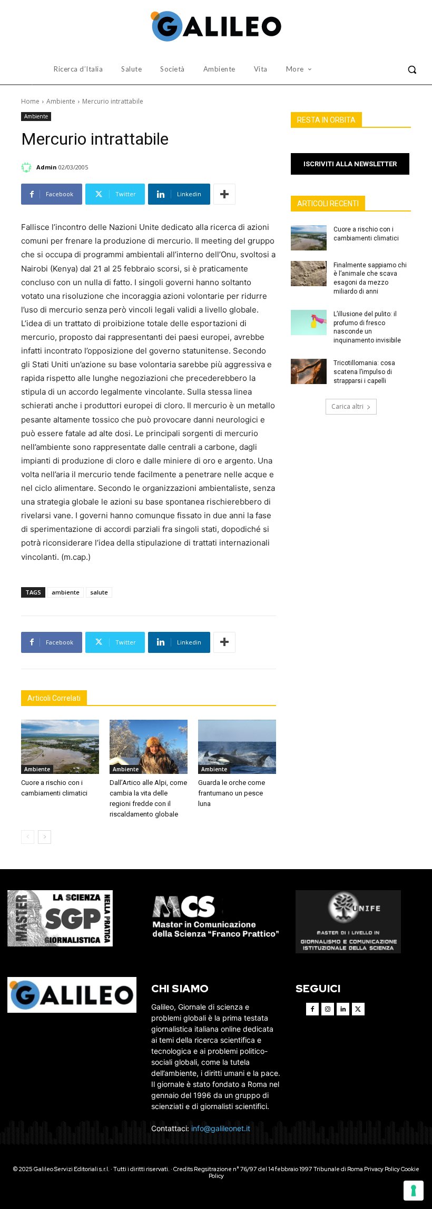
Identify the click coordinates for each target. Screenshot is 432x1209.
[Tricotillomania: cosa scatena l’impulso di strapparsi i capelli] (309, 371)
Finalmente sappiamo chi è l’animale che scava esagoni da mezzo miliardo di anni (370, 278)
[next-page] (44, 837)
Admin (46, 167)
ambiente (66, 592)
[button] (411, 69)
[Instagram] (327, 1009)
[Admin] (28, 167)
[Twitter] (358, 1009)
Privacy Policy (382, 1169)
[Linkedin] (343, 1009)
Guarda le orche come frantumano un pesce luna (231, 793)
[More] (224, 194)
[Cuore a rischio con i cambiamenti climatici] (60, 747)
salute (99, 592)
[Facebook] (312, 1009)
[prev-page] (27, 837)
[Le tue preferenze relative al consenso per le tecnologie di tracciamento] (414, 1191)
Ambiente (60, 101)
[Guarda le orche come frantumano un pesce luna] (237, 747)
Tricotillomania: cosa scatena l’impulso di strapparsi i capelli (364, 372)
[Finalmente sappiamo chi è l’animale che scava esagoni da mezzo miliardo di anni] (309, 273)
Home (30, 101)
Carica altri (347, 406)
